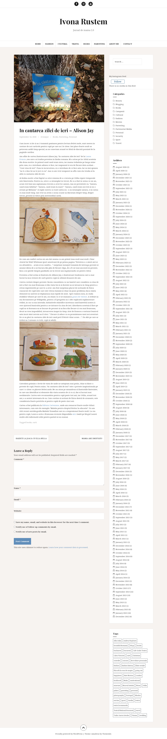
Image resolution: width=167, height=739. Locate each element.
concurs (125, 660)
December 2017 (122, 436)
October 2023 (121, 245)
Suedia (130, 700)
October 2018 (121, 400)
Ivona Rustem (83, 21)
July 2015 (119, 524)
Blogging (120, 104)
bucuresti (127, 650)
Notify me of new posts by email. (31, 531)
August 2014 (121, 560)
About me (114, 44)
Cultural (62, 44)
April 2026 (120, 170)
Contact (127, 44)
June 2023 (120, 255)
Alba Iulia (117, 641)
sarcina (116, 700)
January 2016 (121, 503)
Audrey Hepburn (129, 641)
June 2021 (120, 319)
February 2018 (122, 429)
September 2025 (123, 188)
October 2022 (121, 273)
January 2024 (121, 234)
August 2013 (121, 595)
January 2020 (121, 369)
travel (138, 710)
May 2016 (120, 489)
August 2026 (121, 167)
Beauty (119, 100)
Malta (126, 680)
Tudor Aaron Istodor (121, 715)
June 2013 (120, 599)
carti (35, 422)
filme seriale (140, 665)
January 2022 (121, 301)
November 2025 (122, 181)
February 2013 (122, 609)
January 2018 (121, 432)
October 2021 (121, 305)
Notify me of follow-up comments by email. (36, 527)
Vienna (134, 715)
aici (74, 414)
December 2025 (122, 177)
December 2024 (122, 206)
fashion (116, 665)
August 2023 (121, 252)
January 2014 (121, 577)
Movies (119, 122)
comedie (117, 660)
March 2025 (121, 199)
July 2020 (119, 347)
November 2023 (122, 241)
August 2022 (121, 280)
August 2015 (121, 521)
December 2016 (122, 471)
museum (117, 685)
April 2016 (120, 492)
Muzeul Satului (128, 685)
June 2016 (120, 485)
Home (38, 44)
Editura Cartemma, (51, 405)
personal (134, 690)
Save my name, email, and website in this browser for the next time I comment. (52, 522)
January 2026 (121, 174)
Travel (75, 44)
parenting (124, 690)
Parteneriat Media (124, 129)
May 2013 (120, 602)
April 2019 (120, 386)
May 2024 (120, 227)
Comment (19, 459)
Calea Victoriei (119, 655)
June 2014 (120, 567)
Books (86, 44)
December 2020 (122, 337)
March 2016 (121, 496)
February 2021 (122, 330)
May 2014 (120, 570)
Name (17, 488)
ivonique (45, 137)
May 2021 (120, 323)
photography (119, 695)
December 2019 (122, 372)
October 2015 (121, 514)
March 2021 (121, 326)
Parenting (99, 44)
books (29, 422)
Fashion (49, 44)
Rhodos (138, 695)
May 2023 (120, 259)
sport (124, 700)
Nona (138, 685)
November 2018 (122, 397)
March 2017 (121, 461)
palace (116, 690)
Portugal (129, 695)
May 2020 (120, 354)
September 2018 (123, 404)
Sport (118, 139)
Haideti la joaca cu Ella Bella (31, 438)
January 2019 (121, 390)
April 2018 (120, 422)
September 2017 (123, 446)
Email (17, 499)
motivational (135, 680)
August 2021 (121, 312)
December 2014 (122, 545)
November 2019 (122, 376)
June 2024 (120, 223)
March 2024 (121, 231)
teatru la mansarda (121, 705)
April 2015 (120, 535)
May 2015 (120, 531)
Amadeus (95, 734)
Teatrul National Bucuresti (123, 710)
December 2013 (122, 581)
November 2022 (122, 269)
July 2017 (119, 453)
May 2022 (120, 291)
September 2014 (123, 556)
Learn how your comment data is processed (68, 547)
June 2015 (120, 528)
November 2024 (122, 209)
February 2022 (122, 298)
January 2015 (121, 542)
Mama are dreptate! (92, 438)
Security (119, 136)
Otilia (145, 685)
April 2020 (120, 358)
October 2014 (121, 553)
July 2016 (119, 482)
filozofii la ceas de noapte (123, 670)
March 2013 (121, 606)
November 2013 (122, 584)
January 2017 (121, 468)
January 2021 (121, 333)
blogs (132, 645)
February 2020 (122, 365)
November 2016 (122, 475)
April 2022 (120, 294)
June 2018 (120, 415)
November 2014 (122, 549)
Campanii (120, 111)
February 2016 (122, 499)
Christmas (136, 655)
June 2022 (120, 287)
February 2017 (122, 464)
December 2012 (122, 616)
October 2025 (121, 185)
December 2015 (122, 507)
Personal (73, 137)
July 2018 (119, 411)
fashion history (127, 665)
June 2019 (120, 383)
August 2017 (121, 450)
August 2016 (121, 478)
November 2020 (122, 340)
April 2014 (120, 574)
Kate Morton (128, 675)
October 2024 (121, 213)
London (139, 675)
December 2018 (122, 393)
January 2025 (121, 202)
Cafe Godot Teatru (140, 650)
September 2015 (123, 517)
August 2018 (121, 407)
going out (138, 670)
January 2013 (121, 613)
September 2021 (123, 308)
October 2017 (121, 443)
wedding (142, 715)
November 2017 (122, 439)
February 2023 (122, 262)
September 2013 (123, 591)
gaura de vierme (79, 296)
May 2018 (120, 418)
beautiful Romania (121, 645)
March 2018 (121, 425)
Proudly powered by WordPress (69, 734)
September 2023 (123, 248)
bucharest (117, 650)
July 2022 (119, 284)
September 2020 (123, 344)
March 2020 (121, 361)
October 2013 (121, 588)
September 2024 (123, 216)
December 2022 (122, 266)
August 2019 (121, 379)
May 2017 (120, 457)
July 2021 (119, 315)
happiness (118, 675)
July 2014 (119, 563)
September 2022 (123, 277)
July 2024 (119, 220)
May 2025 (120, 195)
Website (17, 511)
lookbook (117, 680)
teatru (137, 700)
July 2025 (119, 192)
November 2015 (122, 510)
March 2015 (121, 538)
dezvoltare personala (139, 660)
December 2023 (122, 238)
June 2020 (120, 351)
